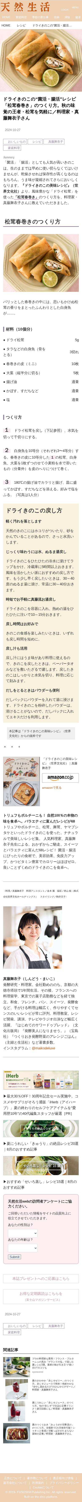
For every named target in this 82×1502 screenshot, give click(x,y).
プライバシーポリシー (64, 1482)
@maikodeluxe (43, 1048)
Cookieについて (43, 1487)
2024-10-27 (12, 130)
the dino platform (46, 1496)
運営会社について (15, 1482)
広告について (13, 1478)
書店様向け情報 (63, 1478)
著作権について (37, 1478)
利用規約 (38, 1482)
